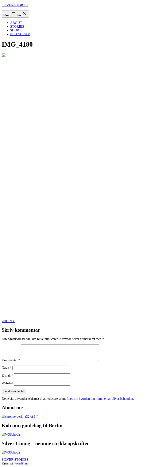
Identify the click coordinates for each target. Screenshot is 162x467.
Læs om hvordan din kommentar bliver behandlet (100, 398)
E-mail (7, 375)
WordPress (21, 463)
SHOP (14, 30)
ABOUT (16, 22)
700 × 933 (8, 321)
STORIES (17, 26)
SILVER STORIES (15, 5)
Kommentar (11, 360)
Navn (7, 367)
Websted (7, 383)
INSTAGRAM (20, 34)
